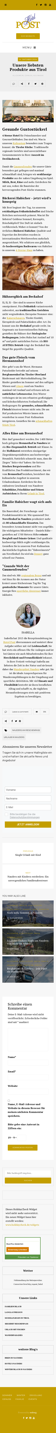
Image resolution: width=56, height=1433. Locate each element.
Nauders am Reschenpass (26, 730)
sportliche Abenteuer (29, 591)
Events (33, 1399)
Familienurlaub (13, 1306)
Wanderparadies (13, 1335)
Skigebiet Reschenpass (16, 1324)
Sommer (7, 1395)
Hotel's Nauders (13, 1363)
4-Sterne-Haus (24, 250)
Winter (21, 1395)
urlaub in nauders (14, 737)
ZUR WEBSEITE (28, 36)
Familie (20, 1399)
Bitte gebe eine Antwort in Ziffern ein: (23, 1126)
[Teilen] (28, 84)
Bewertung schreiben (17, 1250)
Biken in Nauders (13, 1358)
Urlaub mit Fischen (15, 1329)
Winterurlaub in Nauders (18, 1369)
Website (13, 1086)
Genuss (28, 75)
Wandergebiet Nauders (26, 669)
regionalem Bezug (31, 575)
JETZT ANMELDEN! (28, 824)
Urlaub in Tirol (36, 493)
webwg (33, 1412)
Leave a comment (20, 712)
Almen (19, 386)
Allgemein (18, 75)
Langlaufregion (13, 1312)
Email (12, 1071)
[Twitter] (35, 84)
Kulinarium (19, 143)
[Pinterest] (42, 84)
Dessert (38, 554)
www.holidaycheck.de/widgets (22, 1224)
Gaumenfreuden (23, 166)
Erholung (36, 1395)
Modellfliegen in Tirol (17, 1318)
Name (12, 1057)
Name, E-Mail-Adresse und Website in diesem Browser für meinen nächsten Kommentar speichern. (26, 1110)
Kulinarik (38, 75)
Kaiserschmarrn (16, 318)
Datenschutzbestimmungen (25, 817)
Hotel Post (9, 642)
